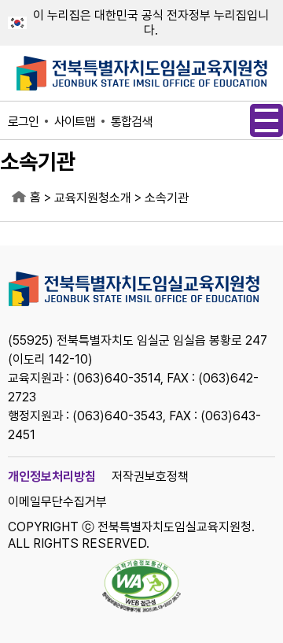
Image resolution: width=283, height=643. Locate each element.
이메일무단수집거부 (57, 501)
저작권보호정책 (150, 476)
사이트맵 (74, 121)
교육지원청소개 (92, 197)
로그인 (23, 121)
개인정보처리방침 (52, 476)
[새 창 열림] (141, 587)
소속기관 (167, 197)
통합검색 (131, 121)
